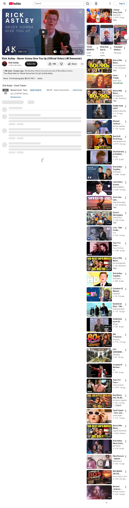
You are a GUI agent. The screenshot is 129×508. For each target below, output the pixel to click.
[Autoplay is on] (55, 51)
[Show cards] (81, 12)
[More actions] (82, 63)
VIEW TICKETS (36, 90)
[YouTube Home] (15, 3)
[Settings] (109, 3)
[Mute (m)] (12, 51)
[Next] (126, 36)
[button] (22, 51)
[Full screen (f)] (80, 51)
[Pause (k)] (6, 51)
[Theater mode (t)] (74, 51)
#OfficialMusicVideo (64, 71)
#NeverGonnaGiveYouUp (45, 71)
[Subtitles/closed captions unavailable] (61, 51)
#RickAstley (29, 71)
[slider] (43, 47)
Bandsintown (16, 97)
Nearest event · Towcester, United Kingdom (28, 90)
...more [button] (39, 78)
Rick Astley (14, 63)
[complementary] (27, 85)
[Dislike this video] (61, 63)
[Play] (43, 32)
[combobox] (59, 3)
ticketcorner (78, 90)
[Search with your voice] (96, 3)
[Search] (88, 3)
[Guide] (4, 3)
